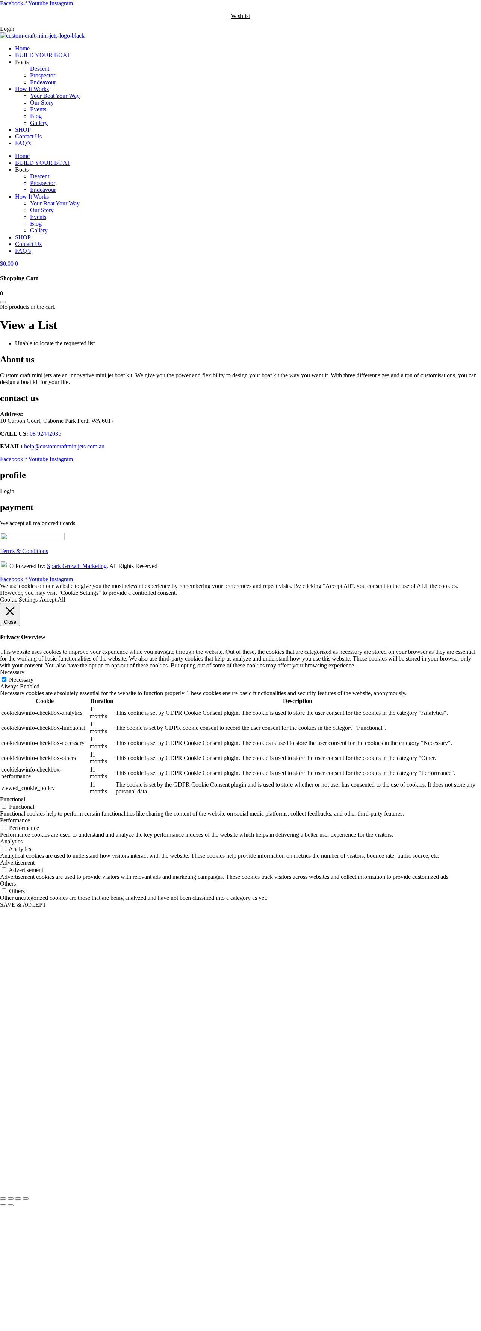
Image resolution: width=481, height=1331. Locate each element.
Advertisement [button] (17, 862)
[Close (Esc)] (26, 1198)
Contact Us (28, 136)
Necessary (21, 679)
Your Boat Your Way (55, 96)
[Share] (18, 1198)
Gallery (39, 123)
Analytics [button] (11, 841)
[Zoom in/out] (3, 1198)
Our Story (42, 102)
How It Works (32, 89)
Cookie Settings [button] (19, 599)
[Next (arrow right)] (11, 1205)
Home (22, 48)
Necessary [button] (12, 672)
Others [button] (8, 883)
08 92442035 (45, 433)
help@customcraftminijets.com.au (64, 446)
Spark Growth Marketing (77, 566)
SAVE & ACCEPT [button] (23, 904)
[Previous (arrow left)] (3, 1205)
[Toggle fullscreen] (11, 1198)
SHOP (23, 129)
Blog (36, 116)
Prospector (42, 75)
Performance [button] (15, 820)
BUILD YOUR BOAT (42, 55)
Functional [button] (12, 799)
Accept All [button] (52, 599)
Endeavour (43, 82)
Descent (39, 68)
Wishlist (240, 16)
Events (38, 109)
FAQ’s (23, 143)
